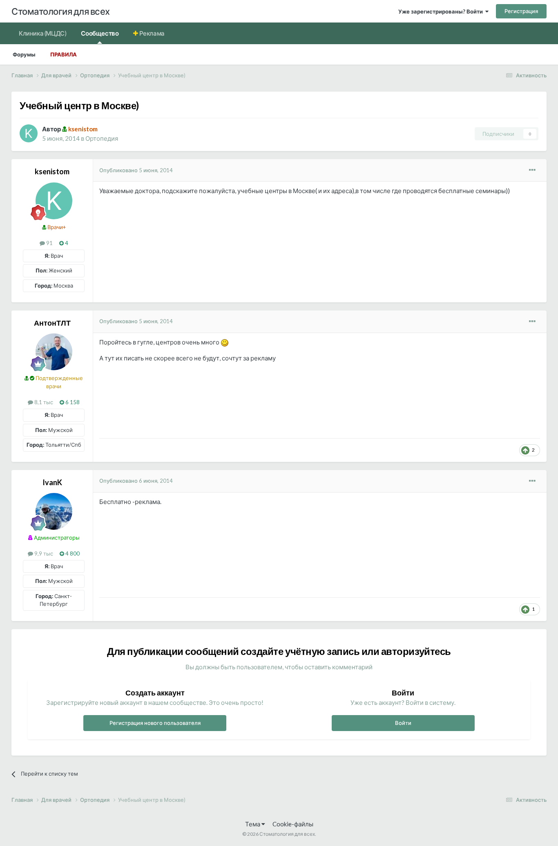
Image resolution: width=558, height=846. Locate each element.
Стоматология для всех (60, 11)
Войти (403, 723)
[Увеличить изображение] (225, 342)
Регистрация (521, 11)
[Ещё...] (532, 170)
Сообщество (99, 33)
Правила (63, 54)
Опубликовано (136, 170)
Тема (253, 824)
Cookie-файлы (292, 824)
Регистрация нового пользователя (155, 723)
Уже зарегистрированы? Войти (441, 11)
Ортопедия (101, 138)
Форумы (24, 54)
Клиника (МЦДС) (42, 33)
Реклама (151, 33)
